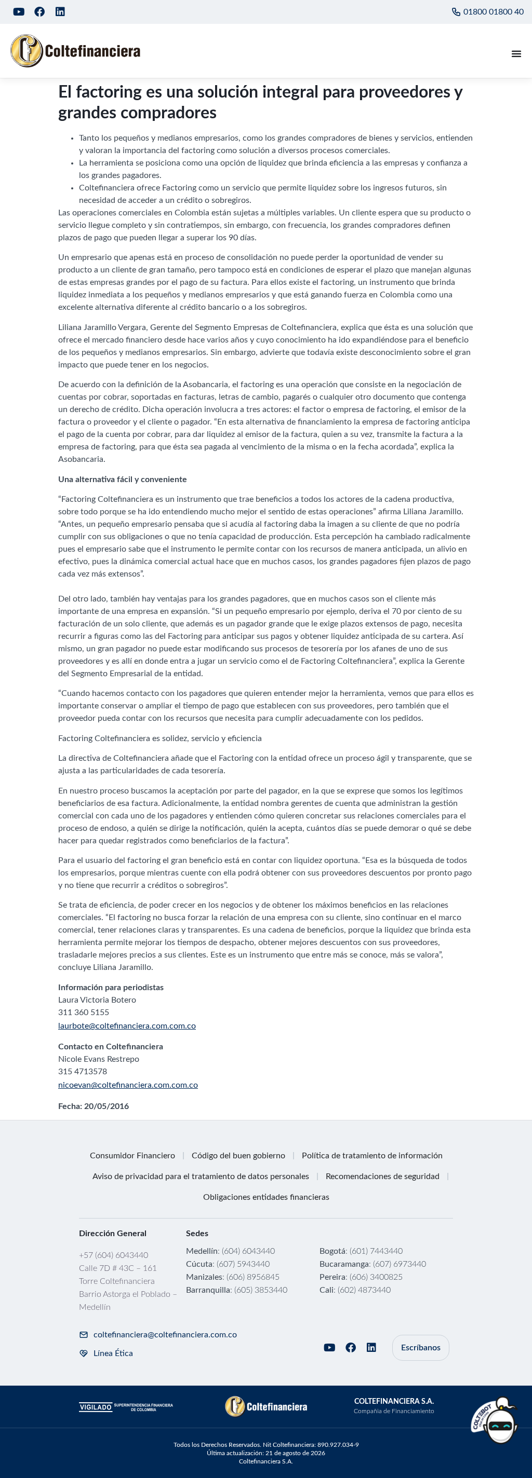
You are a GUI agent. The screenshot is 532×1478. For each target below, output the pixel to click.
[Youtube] (18, 12)
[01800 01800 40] (456, 12)
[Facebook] (39, 12)
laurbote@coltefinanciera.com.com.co (127, 1026)
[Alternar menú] (516, 53)
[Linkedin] (60, 12)
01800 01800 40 (493, 12)
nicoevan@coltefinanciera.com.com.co (128, 1085)
